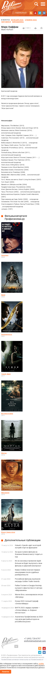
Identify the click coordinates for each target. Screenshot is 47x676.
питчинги (6, 22)
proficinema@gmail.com (35, 641)
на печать (35, 28)
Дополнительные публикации (22, 540)
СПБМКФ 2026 (31, 20)
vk (44, 13)
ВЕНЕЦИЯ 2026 (17, 20)
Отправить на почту (41, 28)
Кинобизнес (18, 22)
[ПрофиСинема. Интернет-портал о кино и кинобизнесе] (11, 5)
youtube (35, 13)
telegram (40, 13)
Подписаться (20, 13)
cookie (41, 664)
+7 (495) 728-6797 (32, 638)
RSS (31, 13)
